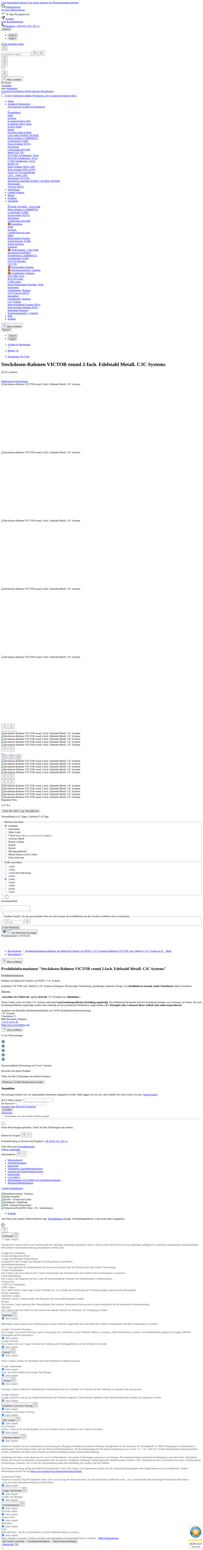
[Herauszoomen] (4, 757)
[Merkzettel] (3, 69)
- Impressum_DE (9, 1544)
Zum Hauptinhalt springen (14, 2)
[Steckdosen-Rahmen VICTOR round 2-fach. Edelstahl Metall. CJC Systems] (40, 384)
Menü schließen (14, 80)
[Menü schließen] (9, 110)
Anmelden (6, 85)
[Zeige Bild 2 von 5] (5, 731)
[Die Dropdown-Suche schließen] (41, 53)
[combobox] (16, 54)
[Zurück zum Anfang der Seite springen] (4, 1229)
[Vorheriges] (4, 726)
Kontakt (12, 1213)
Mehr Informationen (108, 1538)
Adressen (36, 91)
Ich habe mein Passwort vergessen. (18, 1106)
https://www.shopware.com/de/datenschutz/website (56, 1471)
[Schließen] (2, 753)
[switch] (3, 1239)
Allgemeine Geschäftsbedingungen (25, 1168)
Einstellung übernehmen (39, 1541)
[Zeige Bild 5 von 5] (15, 731)
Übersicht (6, 91)
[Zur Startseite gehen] (12, 44)
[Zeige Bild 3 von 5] (9, 731)
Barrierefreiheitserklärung (20, 1183)
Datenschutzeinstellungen (65, 1541)
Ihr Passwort (8, 1103)
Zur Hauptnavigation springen (64, 2)
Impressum (13, 1165)
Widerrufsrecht (15, 1160)
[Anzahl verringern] (7, 921)
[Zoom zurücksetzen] (11, 757)
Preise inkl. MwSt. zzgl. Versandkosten (21, 811)
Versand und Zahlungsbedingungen (25, 1171)
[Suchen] (34, 53)
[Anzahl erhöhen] (27, 921)
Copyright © (14, 1177)
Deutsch (12, 35)
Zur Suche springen (38, 2)
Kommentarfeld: (9, 901)
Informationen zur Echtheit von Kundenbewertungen (34, 1180)
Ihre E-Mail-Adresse (12, 1100)
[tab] (89, 951)
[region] (101, 591)
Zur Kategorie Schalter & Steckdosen (26, 106)
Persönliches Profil (21, 91)
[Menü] (4, 48)
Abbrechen (6, 1112)
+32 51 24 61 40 (9, 1022)
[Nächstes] (11, 726)
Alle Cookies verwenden (14, 1541)
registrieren (11, 88)
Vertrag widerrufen (10, 1149)
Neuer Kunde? (150, 1094)
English (12, 38)
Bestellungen (47, 91)
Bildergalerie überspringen (14, 381)
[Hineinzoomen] (18, 757)
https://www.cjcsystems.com (15, 1024)
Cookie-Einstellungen (12, 1188)
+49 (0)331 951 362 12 (56, 1141)
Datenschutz (14, 1174)
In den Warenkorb (11, 927)
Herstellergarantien (17, 1163)
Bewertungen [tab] (15, 954)
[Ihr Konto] (4, 73)
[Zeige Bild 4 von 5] (12, 731)
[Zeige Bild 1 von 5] (2, 731)
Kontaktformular (26, 1146)
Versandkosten (55, 1218)
